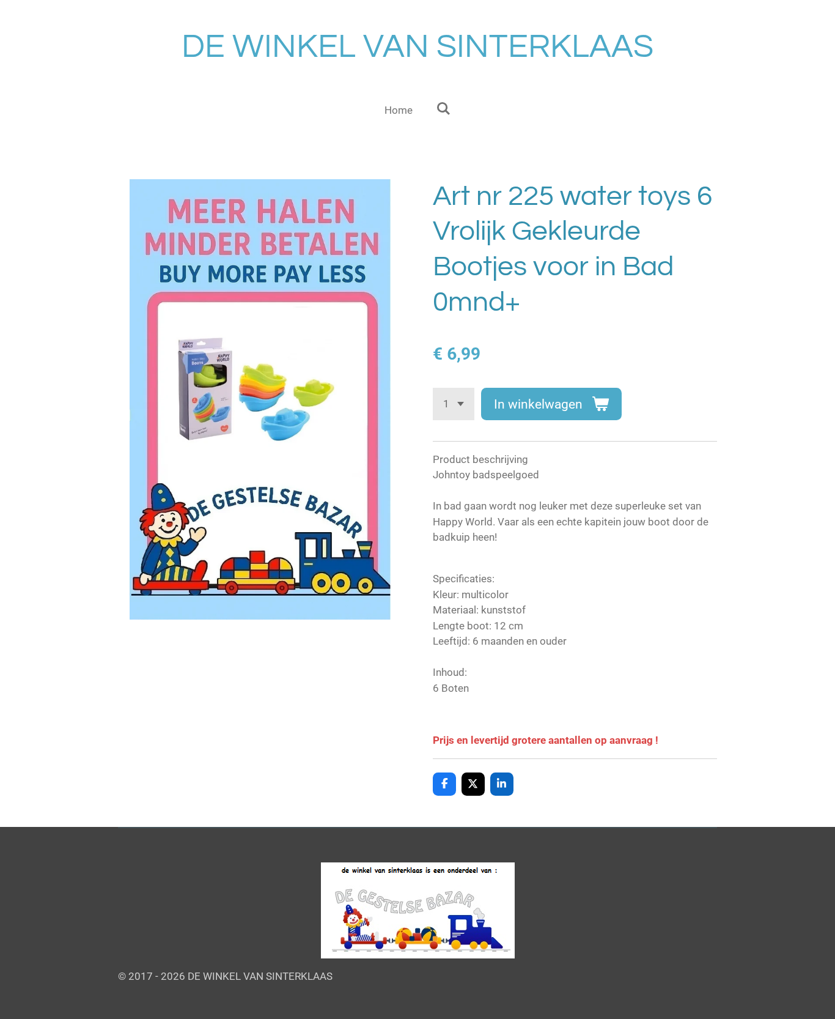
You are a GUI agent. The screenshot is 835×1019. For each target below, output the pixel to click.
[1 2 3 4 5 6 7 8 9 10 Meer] (453, 404)
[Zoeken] (443, 109)
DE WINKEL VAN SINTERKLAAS (417, 47)
